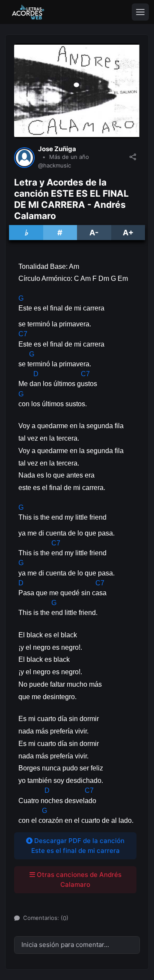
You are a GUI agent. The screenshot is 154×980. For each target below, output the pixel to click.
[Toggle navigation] (140, 12)
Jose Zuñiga (57, 149)
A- (93, 232)
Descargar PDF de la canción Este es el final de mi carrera (78, 846)
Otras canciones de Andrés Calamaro (78, 879)
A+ (128, 232)
